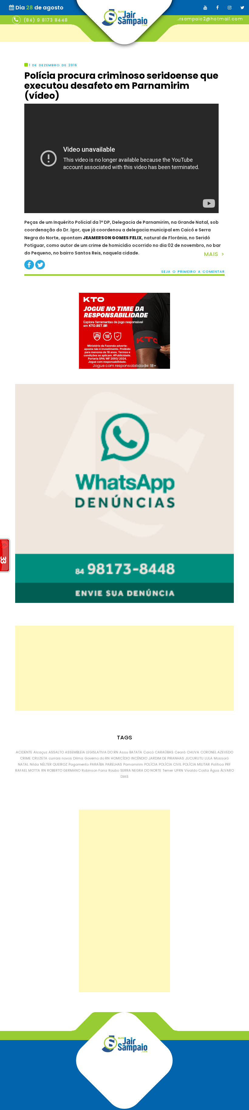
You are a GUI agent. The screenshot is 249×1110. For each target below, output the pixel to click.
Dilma (78, 758)
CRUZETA (39, 758)
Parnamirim (133, 764)
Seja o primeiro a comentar (193, 271)
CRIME (25, 758)
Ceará (180, 752)
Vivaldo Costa (196, 770)
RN (43, 770)
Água (214, 770)
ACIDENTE (24, 752)
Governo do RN (97, 758)
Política (217, 764)
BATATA (135, 752)
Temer (167, 770)
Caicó (148, 752)
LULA (209, 758)
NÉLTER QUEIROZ (53, 764)
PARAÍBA (97, 764)
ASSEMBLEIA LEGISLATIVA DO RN (91, 752)
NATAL (23, 764)
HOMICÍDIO (120, 758)
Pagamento (79, 764)
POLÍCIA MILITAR (196, 764)
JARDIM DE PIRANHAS (166, 758)
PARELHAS (113, 764)
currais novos (60, 758)
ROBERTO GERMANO (63, 770)
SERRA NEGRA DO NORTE (140, 770)
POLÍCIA (151, 764)
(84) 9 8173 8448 (46, 20)
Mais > (214, 254)
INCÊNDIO (139, 758)
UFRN (178, 770)
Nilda (34, 764)
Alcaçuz (40, 752)
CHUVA (193, 752)
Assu (123, 752)
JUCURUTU (194, 758)
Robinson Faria (94, 770)
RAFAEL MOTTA (27, 770)
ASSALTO (56, 752)
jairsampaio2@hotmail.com (208, 19)
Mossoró (221, 758)
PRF (228, 764)
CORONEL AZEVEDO (216, 752)
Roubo (113, 770)
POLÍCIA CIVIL (170, 764)
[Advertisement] (124, 668)
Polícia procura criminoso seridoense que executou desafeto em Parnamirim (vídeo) (121, 85)
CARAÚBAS (164, 752)
